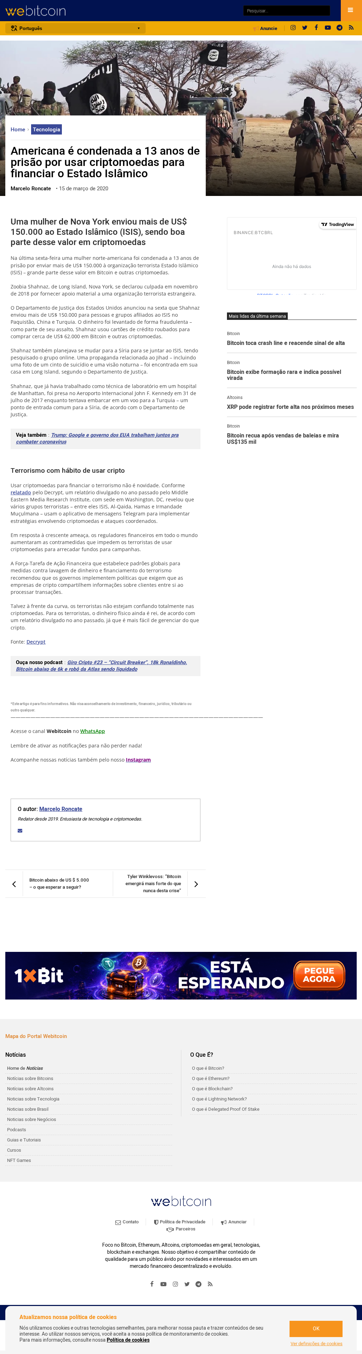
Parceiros (185, 1228)
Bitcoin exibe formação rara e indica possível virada (284, 375)
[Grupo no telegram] (339, 28)
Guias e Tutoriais (24, 1140)
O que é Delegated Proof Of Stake (225, 1109)
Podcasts (16, 1129)
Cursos (14, 1150)
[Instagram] (293, 28)
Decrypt (36, 641)
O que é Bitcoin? (208, 1068)
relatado (21, 492)
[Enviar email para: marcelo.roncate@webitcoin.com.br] (20, 830)
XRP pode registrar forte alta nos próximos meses (290, 407)
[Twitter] (304, 28)
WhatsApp (92, 731)
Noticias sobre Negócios (31, 1119)
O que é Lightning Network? (219, 1099)
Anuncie (268, 28)
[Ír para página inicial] (120, 11)
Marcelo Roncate (60, 809)
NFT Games (19, 1160)
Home (19, 129)
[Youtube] (328, 28)
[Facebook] (316, 28)
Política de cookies (128, 1340)
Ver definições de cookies (317, 1344)
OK (316, 1328)
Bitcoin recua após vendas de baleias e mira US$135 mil (283, 439)
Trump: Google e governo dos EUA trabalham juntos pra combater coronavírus (97, 438)
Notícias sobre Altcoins (30, 1088)
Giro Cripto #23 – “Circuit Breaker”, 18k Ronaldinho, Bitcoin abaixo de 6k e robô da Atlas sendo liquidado (101, 666)
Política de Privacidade (182, 1221)
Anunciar (237, 1221)
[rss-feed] (351, 28)
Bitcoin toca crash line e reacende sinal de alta (286, 343)
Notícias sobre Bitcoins (30, 1078)
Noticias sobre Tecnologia (33, 1099)
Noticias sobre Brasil (27, 1109)
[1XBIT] (181, 976)
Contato (130, 1221)
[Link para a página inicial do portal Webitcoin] (181, 1201)
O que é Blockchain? (212, 1088)
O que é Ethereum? (210, 1078)
